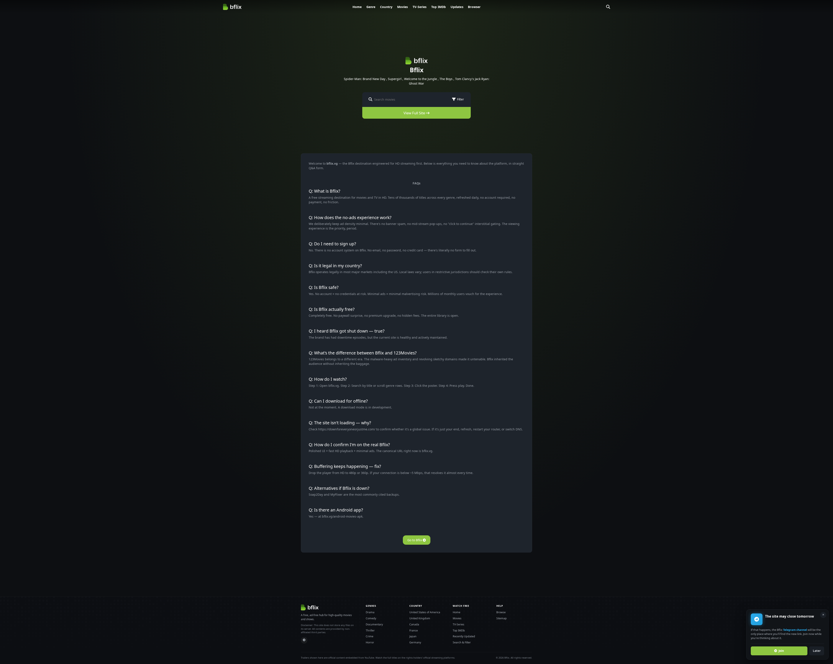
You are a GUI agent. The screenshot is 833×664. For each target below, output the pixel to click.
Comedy (371, 618)
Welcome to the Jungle (420, 79)
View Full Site (414, 112)
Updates (457, 7)
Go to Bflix (415, 540)
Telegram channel (795, 630)
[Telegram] (304, 640)
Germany (415, 642)
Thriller (370, 630)
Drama (370, 612)
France (413, 630)
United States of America (424, 612)
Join (781, 651)
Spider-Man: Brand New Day (364, 79)
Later (817, 651)
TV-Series (419, 7)
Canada (414, 624)
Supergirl (395, 79)
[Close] (823, 615)
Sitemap (501, 618)
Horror (370, 642)
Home (357, 7)
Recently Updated (464, 636)
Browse (501, 612)
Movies (402, 7)
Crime (369, 636)
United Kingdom (419, 618)
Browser (474, 7)
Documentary (374, 624)
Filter (460, 99)
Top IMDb (438, 7)
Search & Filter (462, 642)
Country (386, 7)
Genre (371, 7)
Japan (412, 636)
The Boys (446, 79)
